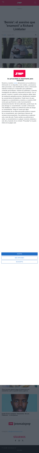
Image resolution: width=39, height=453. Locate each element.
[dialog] (19, 226)
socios (15, 83)
